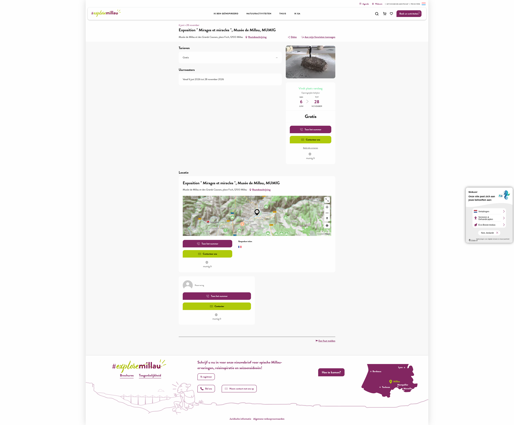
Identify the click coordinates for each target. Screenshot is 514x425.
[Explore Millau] (107, 16)
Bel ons (208, 388)
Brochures (127, 375)
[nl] (423, 3)
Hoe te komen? (331, 372)
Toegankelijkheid (150, 375)
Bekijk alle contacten (310, 148)
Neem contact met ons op (241, 388)
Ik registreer (206, 376)
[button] (377, 13)
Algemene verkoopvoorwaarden (268, 419)
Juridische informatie (240, 419)
